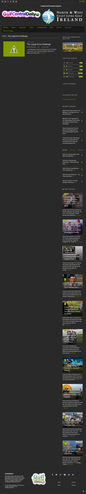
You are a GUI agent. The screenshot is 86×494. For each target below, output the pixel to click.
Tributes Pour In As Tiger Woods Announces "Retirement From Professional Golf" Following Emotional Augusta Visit (72, 252)
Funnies (31, 27)
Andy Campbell (30, 42)
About (13, 27)
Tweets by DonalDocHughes (69, 99)
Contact (74, 482)
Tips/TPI (58, 27)
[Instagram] (8, 1)
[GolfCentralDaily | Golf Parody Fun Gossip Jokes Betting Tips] (21, 17)
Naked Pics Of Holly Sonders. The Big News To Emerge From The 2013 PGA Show (71, 201)
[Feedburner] (16, 1)
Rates (51, 27)
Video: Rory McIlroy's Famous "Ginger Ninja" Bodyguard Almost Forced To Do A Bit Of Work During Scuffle (72, 228)
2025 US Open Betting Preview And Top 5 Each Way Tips (72, 423)
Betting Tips (22, 27)
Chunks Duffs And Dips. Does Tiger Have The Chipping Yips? (72, 285)
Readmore (43, 53)
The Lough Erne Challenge (39, 44)
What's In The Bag (8, 31)
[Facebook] (2, 1)
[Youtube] (11, 1)
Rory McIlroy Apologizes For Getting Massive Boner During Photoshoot (70, 337)
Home (6, 27)
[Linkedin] (13, 1)
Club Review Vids (41, 27)
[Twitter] (5, 1)
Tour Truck (68, 27)
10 (66, 443)
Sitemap (74, 485)
